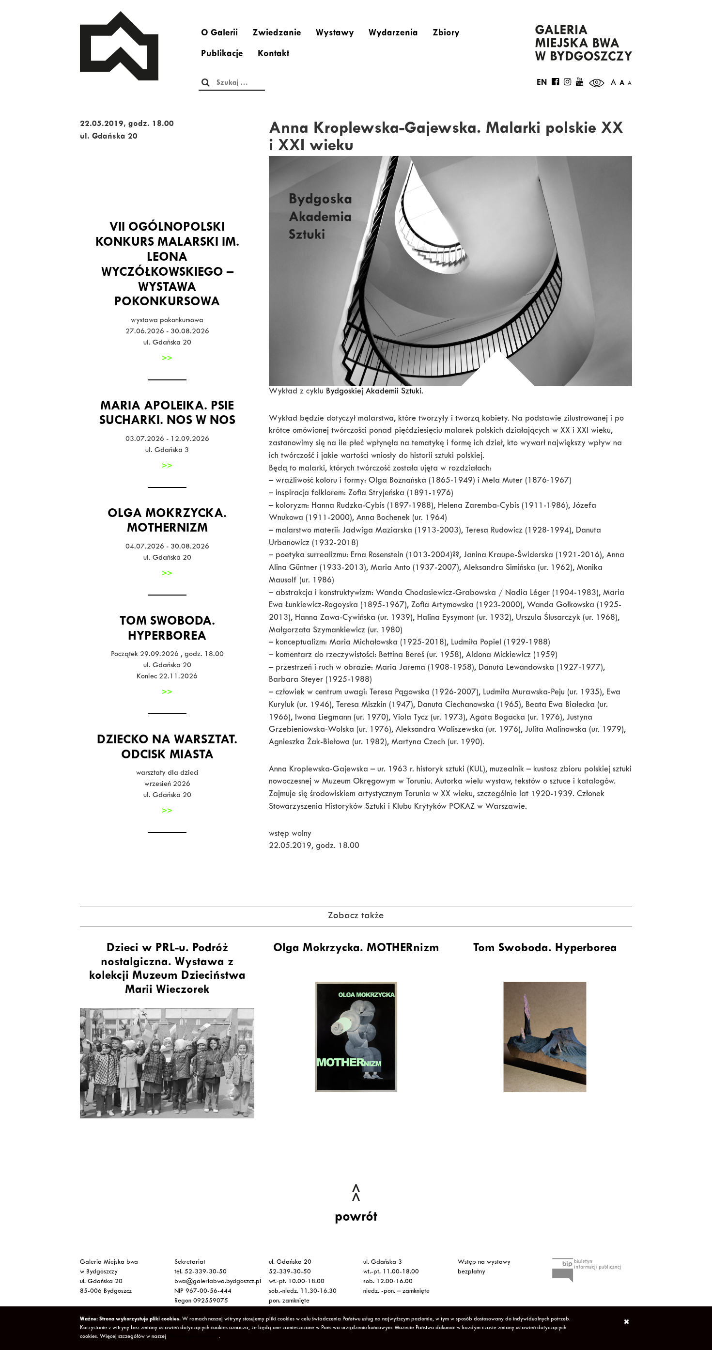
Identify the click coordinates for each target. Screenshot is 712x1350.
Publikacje (222, 55)
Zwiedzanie (276, 34)
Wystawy (335, 34)
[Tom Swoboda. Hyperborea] (545, 1037)
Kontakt (273, 55)
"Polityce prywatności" (193, 1337)
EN (542, 83)
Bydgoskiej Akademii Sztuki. (374, 392)
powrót (356, 1218)
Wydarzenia (393, 34)
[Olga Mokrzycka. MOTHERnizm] (356, 1037)
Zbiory (446, 34)
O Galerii (219, 34)
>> (167, 359)
